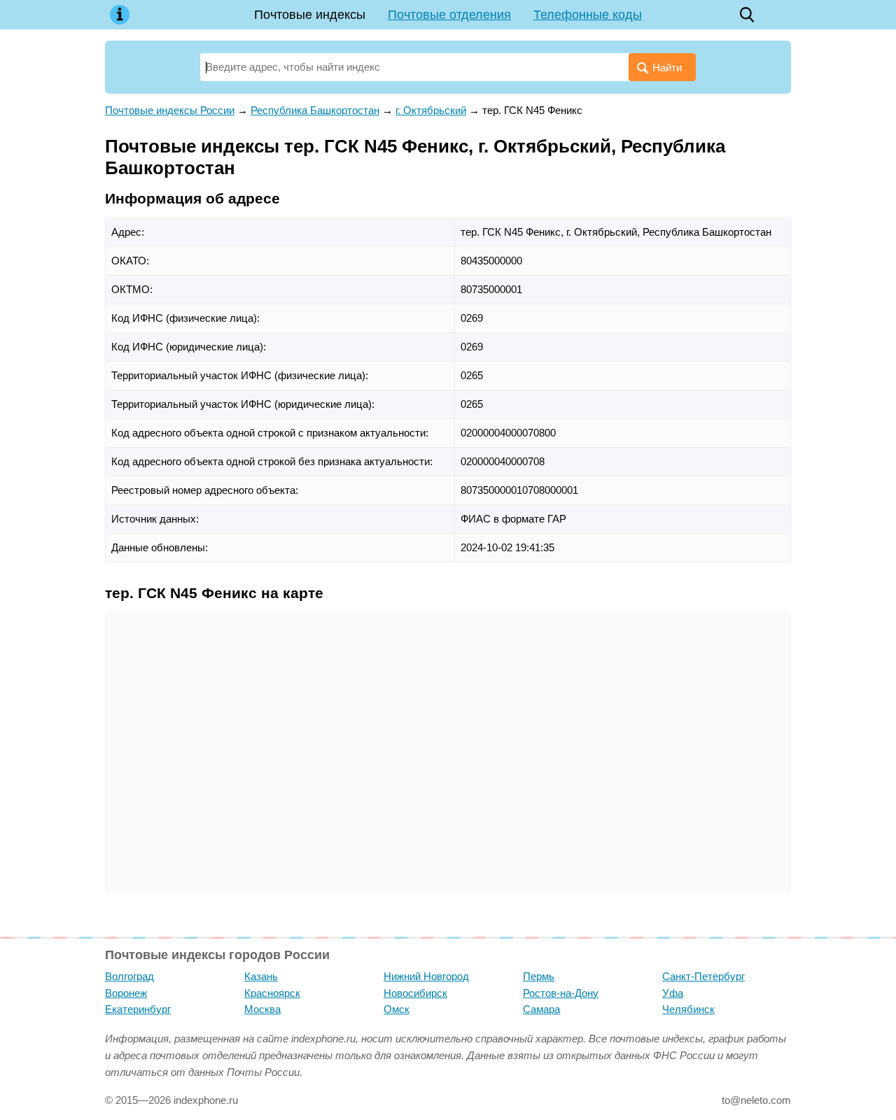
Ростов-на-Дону (560, 993)
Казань (261, 976)
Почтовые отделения (449, 15)
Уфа (672, 993)
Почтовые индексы (309, 15)
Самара (541, 1009)
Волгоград (129, 976)
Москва (262, 1009)
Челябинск (688, 1009)
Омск (397, 1009)
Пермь (538, 976)
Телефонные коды (587, 15)
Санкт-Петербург (703, 976)
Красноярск (272, 993)
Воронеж (126, 993)
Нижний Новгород (426, 976)
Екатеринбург (138, 1009)
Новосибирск (415, 993)
